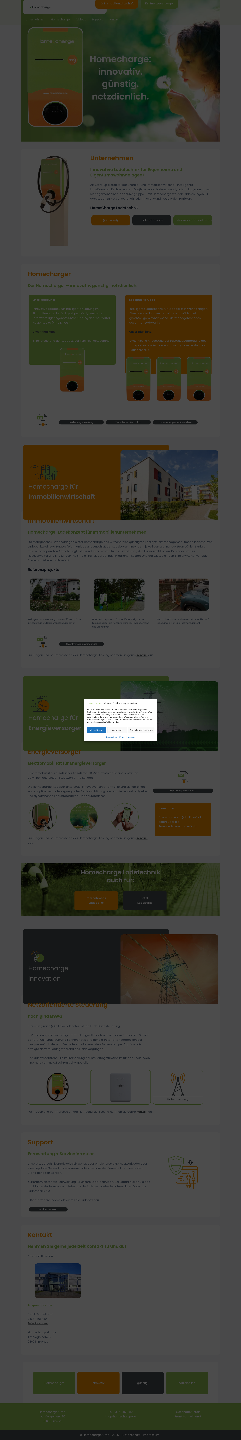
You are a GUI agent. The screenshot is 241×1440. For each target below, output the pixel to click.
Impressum (131, 737)
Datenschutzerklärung (115, 737)
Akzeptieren (96, 729)
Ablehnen (117, 729)
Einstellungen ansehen (141, 729)
